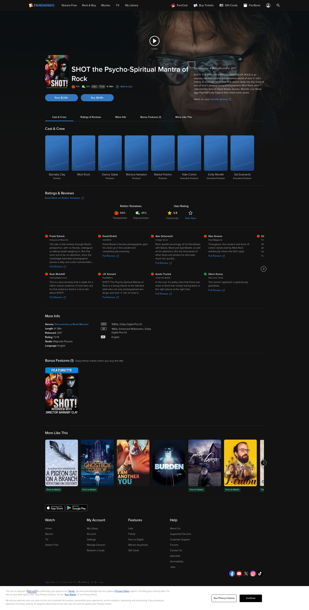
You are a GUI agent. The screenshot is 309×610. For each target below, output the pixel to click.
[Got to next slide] (263, 269)
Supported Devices (180, 534)
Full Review (56, 266)
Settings (91, 539)
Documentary (62, 324)
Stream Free (51, 544)
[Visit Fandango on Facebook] (232, 574)
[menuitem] (228, 5)
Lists (130, 528)
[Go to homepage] (42, 5)
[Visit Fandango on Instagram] (253, 574)
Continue (250, 598)
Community (172, 218)
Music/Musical (80, 324)
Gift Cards (133, 550)
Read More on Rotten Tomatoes (62, 198)
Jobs (172, 567)
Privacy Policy (122, 591)
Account (91, 534)
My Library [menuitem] (131, 5)
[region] (154, 598)
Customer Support (180, 539)
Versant (32, 591)
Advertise (175, 555)
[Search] (278, 5)
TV (46, 539)
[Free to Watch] (61, 462)
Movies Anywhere (138, 544)
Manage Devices (96, 544)
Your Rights (70, 594)
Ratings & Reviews (90, 117)
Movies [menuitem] (105, 5)
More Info (120, 117)
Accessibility (176, 561)
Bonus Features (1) (150, 117)
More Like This (183, 117)
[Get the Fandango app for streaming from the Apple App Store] (55, 507)
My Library (92, 528)
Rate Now (190, 218)
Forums (174, 544)
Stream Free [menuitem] (69, 5)
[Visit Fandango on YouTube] (239, 574)
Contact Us (176, 550)
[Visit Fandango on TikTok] (260, 574)
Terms (71, 591)
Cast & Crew (59, 117)
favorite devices (219, 99)
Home (48, 528)
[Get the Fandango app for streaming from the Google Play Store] (76, 507)
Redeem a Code (96, 550)
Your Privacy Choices (224, 598)
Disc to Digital (135, 539)
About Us (175, 528)
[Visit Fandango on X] (246, 574)
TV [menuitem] (117, 5)
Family (131, 534)
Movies (49, 534)
